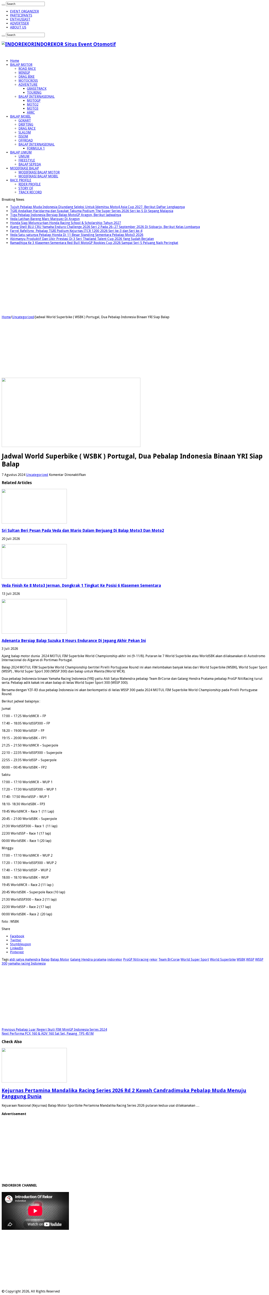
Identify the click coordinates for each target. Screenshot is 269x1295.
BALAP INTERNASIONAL (36, 97)
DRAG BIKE (26, 77)
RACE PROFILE (20, 180)
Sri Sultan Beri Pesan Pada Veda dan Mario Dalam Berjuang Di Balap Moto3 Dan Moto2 (83, 530)
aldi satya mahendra (24, 959)
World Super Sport (195, 959)
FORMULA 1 (36, 148)
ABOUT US (18, 27)
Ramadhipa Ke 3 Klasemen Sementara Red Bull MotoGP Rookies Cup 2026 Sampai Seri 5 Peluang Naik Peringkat (94, 243)
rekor (153, 959)
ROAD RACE (27, 69)
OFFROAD (25, 140)
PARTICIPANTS (21, 15)
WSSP (250, 959)
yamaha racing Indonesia (27, 963)
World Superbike (223, 959)
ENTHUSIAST (20, 19)
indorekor (114, 959)
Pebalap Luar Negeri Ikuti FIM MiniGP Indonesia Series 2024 (54, 1030)
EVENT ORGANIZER (24, 11)
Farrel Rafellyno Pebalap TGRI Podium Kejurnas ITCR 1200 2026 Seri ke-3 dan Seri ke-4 (76, 231)
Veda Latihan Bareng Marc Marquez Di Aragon (45, 219)
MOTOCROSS (28, 81)
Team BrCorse (169, 959)
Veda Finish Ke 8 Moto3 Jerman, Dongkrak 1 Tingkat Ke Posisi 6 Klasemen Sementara (81, 585)
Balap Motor (59, 959)
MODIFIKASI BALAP (24, 168)
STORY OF (25, 188)
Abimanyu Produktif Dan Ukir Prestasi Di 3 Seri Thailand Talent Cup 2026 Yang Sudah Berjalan (82, 239)
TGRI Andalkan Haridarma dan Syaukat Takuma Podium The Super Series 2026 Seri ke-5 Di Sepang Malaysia (91, 211)
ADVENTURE (28, 85)
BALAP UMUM (21, 152)
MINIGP (24, 73)
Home (14, 61)
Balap (45, 959)
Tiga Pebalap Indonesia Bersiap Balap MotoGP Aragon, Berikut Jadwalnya (65, 215)
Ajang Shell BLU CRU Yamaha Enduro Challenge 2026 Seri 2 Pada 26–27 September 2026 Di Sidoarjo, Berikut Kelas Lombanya (105, 227)
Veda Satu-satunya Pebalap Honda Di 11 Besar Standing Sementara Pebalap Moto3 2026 (76, 235)
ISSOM (23, 136)
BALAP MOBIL (20, 117)
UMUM (23, 156)
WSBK (241, 959)
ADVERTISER (19, 23)
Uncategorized (23, 317)
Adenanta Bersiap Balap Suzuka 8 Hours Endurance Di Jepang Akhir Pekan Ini (74, 640)
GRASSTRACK (36, 89)
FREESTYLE (26, 160)
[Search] (3, 4)
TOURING (34, 93)
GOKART (24, 120)
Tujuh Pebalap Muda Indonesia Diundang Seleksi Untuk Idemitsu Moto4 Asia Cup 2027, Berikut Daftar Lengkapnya (97, 207)
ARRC (31, 113)
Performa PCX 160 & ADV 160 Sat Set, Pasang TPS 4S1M (48, 1034)
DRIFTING (25, 124)
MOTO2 (32, 105)
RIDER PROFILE (29, 184)
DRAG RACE (27, 128)
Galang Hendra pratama (88, 959)
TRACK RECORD (30, 192)
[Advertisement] (134, 283)
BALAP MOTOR (21, 65)
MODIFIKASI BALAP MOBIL (38, 176)
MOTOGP (34, 101)
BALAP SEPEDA (29, 164)
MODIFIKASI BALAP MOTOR (39, 172)
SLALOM (24, 132)
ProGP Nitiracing (136, 959)
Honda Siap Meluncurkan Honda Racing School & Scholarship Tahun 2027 (65, 223)
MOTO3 (32, 109)
